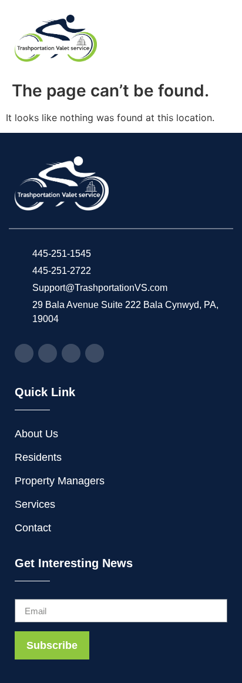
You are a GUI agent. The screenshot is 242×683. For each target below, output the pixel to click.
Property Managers (60, 481)
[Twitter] (71, 353)
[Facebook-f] (24, 353)
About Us (36, 434)
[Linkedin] (94, 353)
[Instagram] (47, 353)
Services (35, 504)
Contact (33, 528)
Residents (38, 457)
